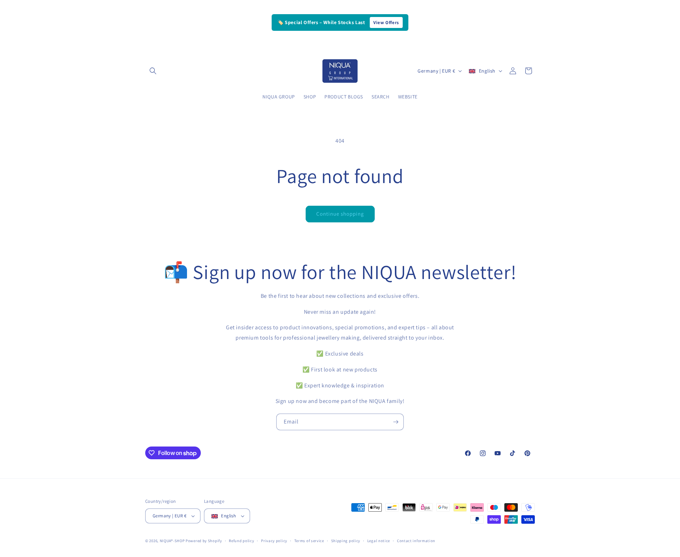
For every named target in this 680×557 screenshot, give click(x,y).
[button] (153, 71)
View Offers (386, 22)
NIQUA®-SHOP (172, 540)
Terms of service (309, 540)
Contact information (416, 540)
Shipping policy (346, 540)
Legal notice (378, 540)
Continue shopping (340, 213)
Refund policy (241, 540)
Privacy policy (274, 540)
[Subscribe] (395, 422)
